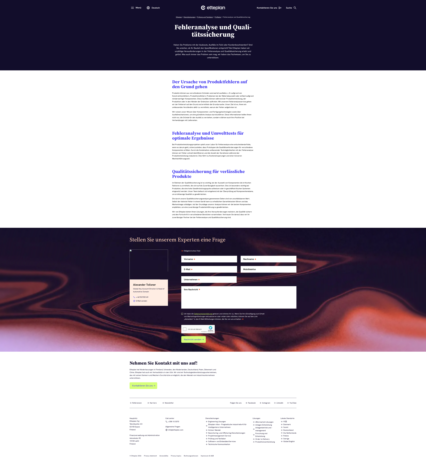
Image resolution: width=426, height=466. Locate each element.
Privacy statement (150, 456)
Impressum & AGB (207, 456)
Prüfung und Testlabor (205, 17)
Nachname (248, 259)
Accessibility (164, 456)
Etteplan (179, 17)
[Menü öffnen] (132, 8)
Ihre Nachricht (191, 289)
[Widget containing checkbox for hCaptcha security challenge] (198, 329)
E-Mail (187, 269)
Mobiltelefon (249, 269)
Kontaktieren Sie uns (142, 385)
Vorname (188, 259)
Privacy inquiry (176, 456)
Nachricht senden (192, 339)
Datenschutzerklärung (203, 314)
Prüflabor (218, 17)
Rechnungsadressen (191, 456)
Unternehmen (190, 279)
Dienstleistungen (189, 17)
